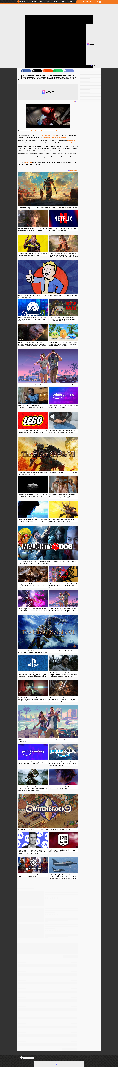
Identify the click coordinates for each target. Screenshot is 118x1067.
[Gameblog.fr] (22, 1)
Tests (63, 1)
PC (78, 1)
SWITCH (87, 1)
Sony (73, 157)
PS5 (80, 1)
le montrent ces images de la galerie (55, 137)
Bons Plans (71, 1)
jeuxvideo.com (64, 143)
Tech (41, 1)
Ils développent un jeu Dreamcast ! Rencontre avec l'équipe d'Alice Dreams (42, 130)
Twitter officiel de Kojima (49, 135)
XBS (83, 1)
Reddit (73, 143)
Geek (48, 1)
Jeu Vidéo (34, 1)
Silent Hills (28, 162)
